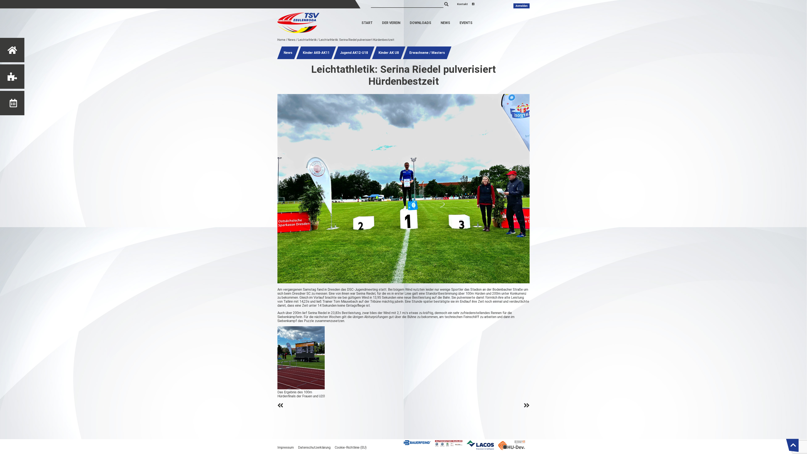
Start (367, 23)
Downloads (420, 23)
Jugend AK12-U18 (354, 53)
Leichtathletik (307, 39)
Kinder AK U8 (388, 53)
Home (281, 39)
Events (466, 23)
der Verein (391, 23)
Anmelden (521, 5)
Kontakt (462, 4)
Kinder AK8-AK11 (316, 53)
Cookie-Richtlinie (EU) (351, 447)
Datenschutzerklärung (314, 447)
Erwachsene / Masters (427, 53)
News (445, 23)
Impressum (285, 447)
